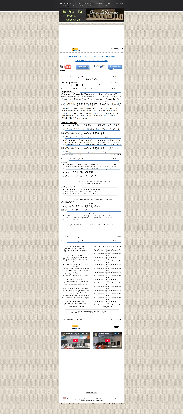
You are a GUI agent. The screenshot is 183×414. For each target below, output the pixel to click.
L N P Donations (119, 5)
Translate (121, 49)
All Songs (69, 3)
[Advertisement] (91, 36)
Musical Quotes (119, 3)
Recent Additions (99, 3)
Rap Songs (77, 3)
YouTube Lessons (88, 3)
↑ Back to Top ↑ (91, 393)
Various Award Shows (94, 5)
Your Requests (83, 5)
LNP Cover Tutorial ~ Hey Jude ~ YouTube (91, 61)
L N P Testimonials (108, 5)
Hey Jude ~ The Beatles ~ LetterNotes (72, 15)
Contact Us (109, 3)
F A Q (74, 5)
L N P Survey (66, 5)
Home (61, 3)
